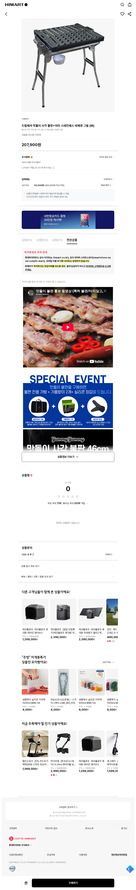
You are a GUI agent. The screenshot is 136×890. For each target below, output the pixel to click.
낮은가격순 (107, 662)
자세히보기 (53, 167)
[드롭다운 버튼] (26, 4)
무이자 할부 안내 (105, 157)
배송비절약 (105, 185)
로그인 (124, 828)
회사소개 (89, 828)
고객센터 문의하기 (67, 807)
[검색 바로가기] (122, 4)
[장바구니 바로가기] (129, 4)
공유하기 (129, 14)
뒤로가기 (6, 14)
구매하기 (73, 883)
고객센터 (13, 828)
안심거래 (51, 854)
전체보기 (108, 554)
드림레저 (25, 119)
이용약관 (83, 854)
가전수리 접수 (51, 828)
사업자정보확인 (16, 854)
